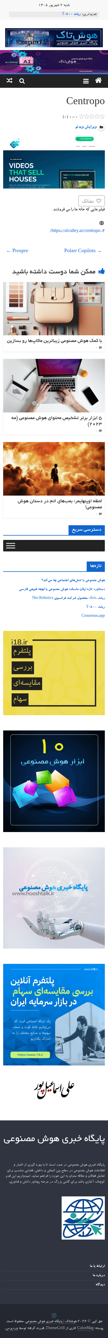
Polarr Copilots (83, 251)
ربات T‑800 (71, 14)
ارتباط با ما (97, 1266)
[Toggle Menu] (10, 545)
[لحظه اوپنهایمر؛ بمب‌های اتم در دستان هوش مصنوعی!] (54, 445)
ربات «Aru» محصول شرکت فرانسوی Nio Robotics (68, 598)
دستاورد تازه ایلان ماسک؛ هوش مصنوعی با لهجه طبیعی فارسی (62, 589)
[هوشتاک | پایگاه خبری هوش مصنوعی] (54, 53)
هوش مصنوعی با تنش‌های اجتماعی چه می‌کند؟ (73, 580)
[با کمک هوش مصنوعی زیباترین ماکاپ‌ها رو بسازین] (54, 285)
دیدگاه (100, 1285)
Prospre (17, 251)
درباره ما (99, 1276)
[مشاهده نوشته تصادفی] (9, 81)
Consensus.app (93, 616)
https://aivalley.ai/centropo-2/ (77, 231)
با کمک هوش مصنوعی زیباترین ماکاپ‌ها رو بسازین (54, 341)
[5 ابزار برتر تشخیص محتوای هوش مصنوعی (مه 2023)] (54, 362)
